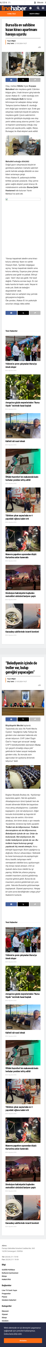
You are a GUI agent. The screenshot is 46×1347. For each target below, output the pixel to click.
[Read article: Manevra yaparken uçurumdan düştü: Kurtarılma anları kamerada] (23, 538)
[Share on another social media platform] (35, 80)
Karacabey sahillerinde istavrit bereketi (22, 631)
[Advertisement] (25, 322)
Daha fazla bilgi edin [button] (13, 1334)
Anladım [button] (23, 1341)
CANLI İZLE (11, 14)
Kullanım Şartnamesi (10, 1273)
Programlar (6, 1294)
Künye (4, 1276)
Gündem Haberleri (9, 1300)
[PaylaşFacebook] (11, 80)
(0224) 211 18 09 (12, 1260)
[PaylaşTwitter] (23, 80)
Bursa (9, 397)
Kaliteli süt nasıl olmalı (15, 441)
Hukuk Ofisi (6, 1279)
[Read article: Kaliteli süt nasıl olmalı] (23, 426)
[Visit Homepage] (14, 8)
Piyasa (4, 1297)
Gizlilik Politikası (8, 1270)
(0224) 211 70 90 (11, 1257)
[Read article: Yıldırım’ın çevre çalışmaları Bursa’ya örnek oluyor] (23, 348)
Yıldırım (10, 358)
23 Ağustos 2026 (11, 370)
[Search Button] (38, 8)
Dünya (4, 1318)
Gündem (5, 1321)
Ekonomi (5, 1311)
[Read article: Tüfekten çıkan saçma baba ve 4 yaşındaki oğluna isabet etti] (23, 500)
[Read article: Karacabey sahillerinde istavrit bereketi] (23, 616)
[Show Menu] (43, 8)
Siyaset (5, 1314)
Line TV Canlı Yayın (9, 1290)
